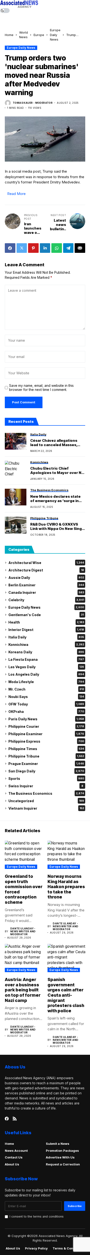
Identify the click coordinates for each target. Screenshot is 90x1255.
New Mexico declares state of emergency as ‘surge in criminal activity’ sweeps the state (57, 498)
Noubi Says (46, 697)
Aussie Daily (46, 578)
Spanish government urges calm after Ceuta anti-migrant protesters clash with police (66, 995)
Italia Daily (46, 637)
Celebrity (46, 600)
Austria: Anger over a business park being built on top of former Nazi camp (23, 990)
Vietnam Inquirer (46, 808)
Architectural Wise (46, 563)
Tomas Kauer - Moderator (33, 102)
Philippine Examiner (46, 734)
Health (46, 622)
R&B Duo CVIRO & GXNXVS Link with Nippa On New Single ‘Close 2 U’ (57, 526)
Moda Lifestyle (46, 682)
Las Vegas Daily (46, 667)
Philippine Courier (46, 726)
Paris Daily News (46, 719)
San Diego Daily (46, 771)
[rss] (15, 1119)
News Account (16, 1150)
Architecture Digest (46, 570)
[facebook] (7, 1119)
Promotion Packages (62, 1150)
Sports (46, 778)
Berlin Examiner (46, 585)
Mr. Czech (46, 689)
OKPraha (46, 711)
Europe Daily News (55, 34)
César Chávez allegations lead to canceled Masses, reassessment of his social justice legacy (55, 442)
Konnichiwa (46, 645)
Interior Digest (46, 630)
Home (9, 35)
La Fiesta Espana (46, 659)
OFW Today (46, 704)
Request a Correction (63, 1164)
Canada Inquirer (46, 592)
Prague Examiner (46, 764)
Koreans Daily (46, 652)
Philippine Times (46, 749)
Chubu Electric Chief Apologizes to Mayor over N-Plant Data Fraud (56, 470)
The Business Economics (46, 793)
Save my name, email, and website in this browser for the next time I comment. (41, 388)
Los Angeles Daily (46, 674)
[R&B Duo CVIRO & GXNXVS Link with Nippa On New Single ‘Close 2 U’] (15, 525)
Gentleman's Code (46, 615)
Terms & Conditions (68, 1248)
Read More (16, 193)
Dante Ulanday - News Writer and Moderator (23, 931)
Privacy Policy (36, 1248)
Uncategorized (46, 801)
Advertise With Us (60, 1157)
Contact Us (14, 1157)
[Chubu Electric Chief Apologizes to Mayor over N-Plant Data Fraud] (15, 469)
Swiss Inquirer (45, 786)
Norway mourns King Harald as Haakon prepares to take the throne (66, 886)
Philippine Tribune (46, 756)
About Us (12, 1164)
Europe (39, 35)
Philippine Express (46, 741)
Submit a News (57, 1144)
